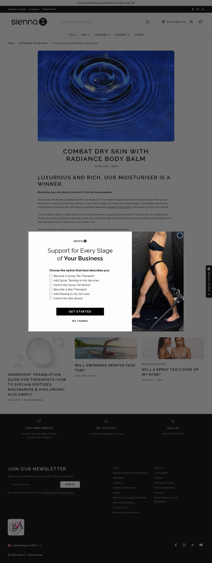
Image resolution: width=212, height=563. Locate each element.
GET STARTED (80, 311)
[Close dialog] (179, 235)
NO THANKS (80, 321)
